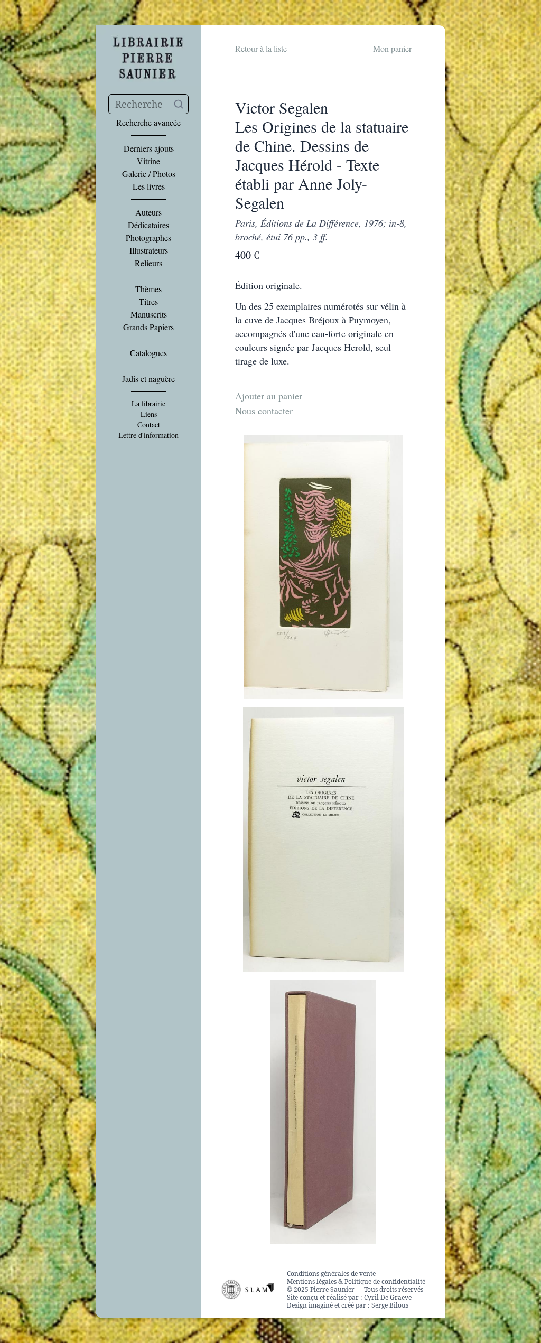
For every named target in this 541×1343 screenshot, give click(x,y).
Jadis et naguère (148, 379)
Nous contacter (264, 410)
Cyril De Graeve (388, 1297)
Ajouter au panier (268, 395)
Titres (148, 301)
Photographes (148, 238)
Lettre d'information (148, 435)
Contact (148, 425)
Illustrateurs (148, 250)
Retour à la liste (261, 48)
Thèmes (148, 289)
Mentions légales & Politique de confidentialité (356, 1281)
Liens (149, 414)
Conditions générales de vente (331, 1273)
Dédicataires (148, 225)
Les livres (149, 186)
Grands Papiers (148, 327)
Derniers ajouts (149, 148)
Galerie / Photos (148, 174)
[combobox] (148, 104)
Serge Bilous (389, 1305)
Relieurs (148, 263)
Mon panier (392, 48)
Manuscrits (148, 314)
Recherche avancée (148, 122)
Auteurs (148, 212)
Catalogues (148, 353)
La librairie (148, 403)
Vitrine (148, 161)
